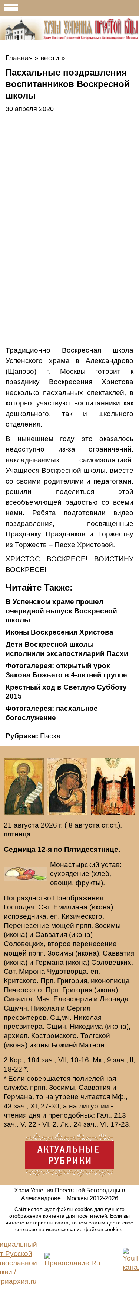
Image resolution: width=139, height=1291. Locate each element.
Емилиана (70, 907)
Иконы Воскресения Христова (59, 632)
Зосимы (108, 925)
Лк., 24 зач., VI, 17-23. (95, 1124)
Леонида (114, 999)
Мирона (32, 971)
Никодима (86, 1026)
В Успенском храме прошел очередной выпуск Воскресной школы (61, 611)
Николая (45, 1008)
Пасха (50, 736)
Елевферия (72, 999)
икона (101, 907)
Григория (72, 981)
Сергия (78, 1008)
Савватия (51, 934)
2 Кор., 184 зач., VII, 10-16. (47, 1060)
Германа (49, 962)
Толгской (95, 1036)
